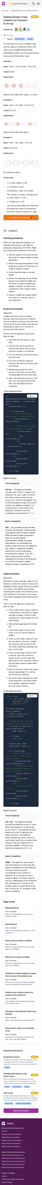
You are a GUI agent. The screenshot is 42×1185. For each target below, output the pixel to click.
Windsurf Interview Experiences (13, 1164)
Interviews (5, 10)
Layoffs (4, 1176)
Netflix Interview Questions (11, 1146)
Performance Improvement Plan (13, 1179)
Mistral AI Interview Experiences (13, 1167)
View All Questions (21, 1111)
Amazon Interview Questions (12, 1140)
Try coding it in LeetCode (19, 217)
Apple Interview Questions (11, 1143)
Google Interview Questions (11, 1134)
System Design (7, 1182)
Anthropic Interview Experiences (13, 1158)
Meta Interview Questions (11, 1137)
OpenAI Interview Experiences (12, 1155)
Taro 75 (4, 1131)
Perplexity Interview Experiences (13, 1161)
